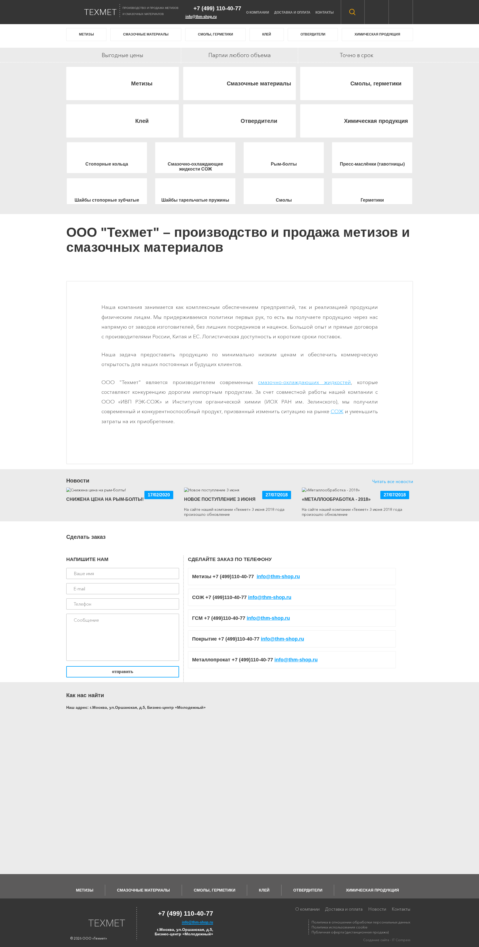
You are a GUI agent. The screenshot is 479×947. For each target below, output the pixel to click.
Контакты (324, 12)
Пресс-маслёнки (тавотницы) (372, 164)
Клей (266, 34)
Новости (377, 909)
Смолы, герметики (215, 34)
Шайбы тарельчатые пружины (195, 200)
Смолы (284, 200)
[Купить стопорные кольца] (107, 152)
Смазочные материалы (146, 34)
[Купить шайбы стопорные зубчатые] (107, 188)
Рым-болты (284, 164)
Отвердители (312, 34)
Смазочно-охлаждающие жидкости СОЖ (195, 166)
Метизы (86, 34)
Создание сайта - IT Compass (386, 940)
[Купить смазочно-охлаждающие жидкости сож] (195, 152)
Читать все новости (392, 481)
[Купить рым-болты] (283, 152)
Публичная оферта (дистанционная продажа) (350, 932)
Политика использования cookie (340, 927)
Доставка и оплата (292, 12)
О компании (257, 12)
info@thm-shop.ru (278, 576)
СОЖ (337, 411)
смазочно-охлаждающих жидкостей (304, 382)
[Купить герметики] (372, 188)
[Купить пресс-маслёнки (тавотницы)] (372, 152)
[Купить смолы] (283, 188)
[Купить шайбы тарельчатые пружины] (195, 188)
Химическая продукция (377, 34)
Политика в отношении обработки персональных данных (361, 922)
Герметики (372, 200)
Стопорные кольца (106, 164)
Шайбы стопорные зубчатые (107, 200)
